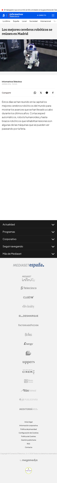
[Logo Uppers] (28, 362)
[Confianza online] (28, 473)
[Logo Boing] (28, 334)
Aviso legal (29, 422)
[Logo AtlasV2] (28, 390)
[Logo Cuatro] (28, 297)
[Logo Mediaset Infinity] (28, 278)
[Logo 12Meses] (28, 381)
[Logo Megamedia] (29, 460)
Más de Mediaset (12, 253)
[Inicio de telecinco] (4, 15)
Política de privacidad (28, 429)
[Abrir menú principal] (53, 15)
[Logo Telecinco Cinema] (28, 371)
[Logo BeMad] (28, 353)
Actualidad (9, 224)
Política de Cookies (28, 436)
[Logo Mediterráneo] (28, 409)
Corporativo (9, 239)
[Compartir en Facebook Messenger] (47, 92)
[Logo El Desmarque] (28, 316)
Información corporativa (28, 425)
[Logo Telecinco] (28, 288)
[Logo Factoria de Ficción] (28, 325)
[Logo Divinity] (28, 306)
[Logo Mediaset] (28, 266)
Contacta (28, 447)
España (16, 21)
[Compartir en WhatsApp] (35, 92)
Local (24, 21)
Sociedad (33, 21)
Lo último (6, 21)
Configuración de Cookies (28, 433)
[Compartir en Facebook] (53, 92)
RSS (28, 444)
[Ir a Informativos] (15, 15)
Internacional (45, 21)
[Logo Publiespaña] (28, 399)
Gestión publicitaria (28, 440)
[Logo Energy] (28, 343)
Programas (9, 231)
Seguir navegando (13, 246)
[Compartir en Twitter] (41, 92)
